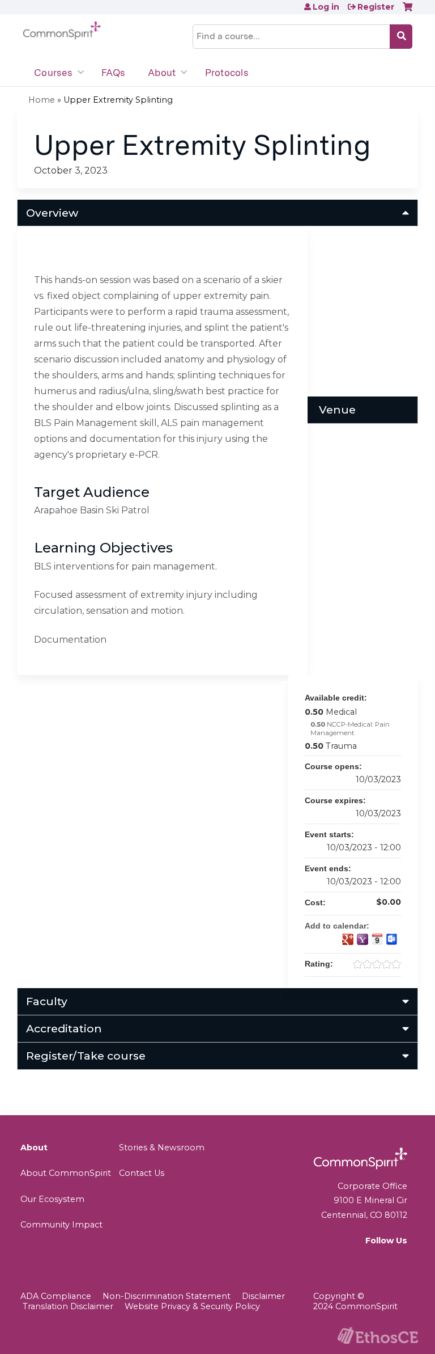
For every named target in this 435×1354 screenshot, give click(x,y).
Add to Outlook (392, 939)
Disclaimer (263, 1296)
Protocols (227, 72)
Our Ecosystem (52, 1199)
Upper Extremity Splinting (118, 100)
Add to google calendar (347, 939)
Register (375, 7)
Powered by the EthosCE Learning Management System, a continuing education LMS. (378, 1335)
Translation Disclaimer (68, 1306)
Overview (52, 213)
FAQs (113, 72)
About (162, 72)
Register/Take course (86, 1055)
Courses (53, 72)
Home (41, 100)
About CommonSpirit (65, 1173)
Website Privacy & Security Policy (192, 1306)
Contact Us (141, 1173)
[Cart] (407, 11)
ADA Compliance (55, 1296)
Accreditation (64, 1028)
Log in (326, 7)
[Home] (62, 30)
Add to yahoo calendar (362, 939)
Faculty (46, 1001)
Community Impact (61, 1225)
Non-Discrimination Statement (167, 1296)
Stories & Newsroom (161, 1147)
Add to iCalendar (377, 938)
